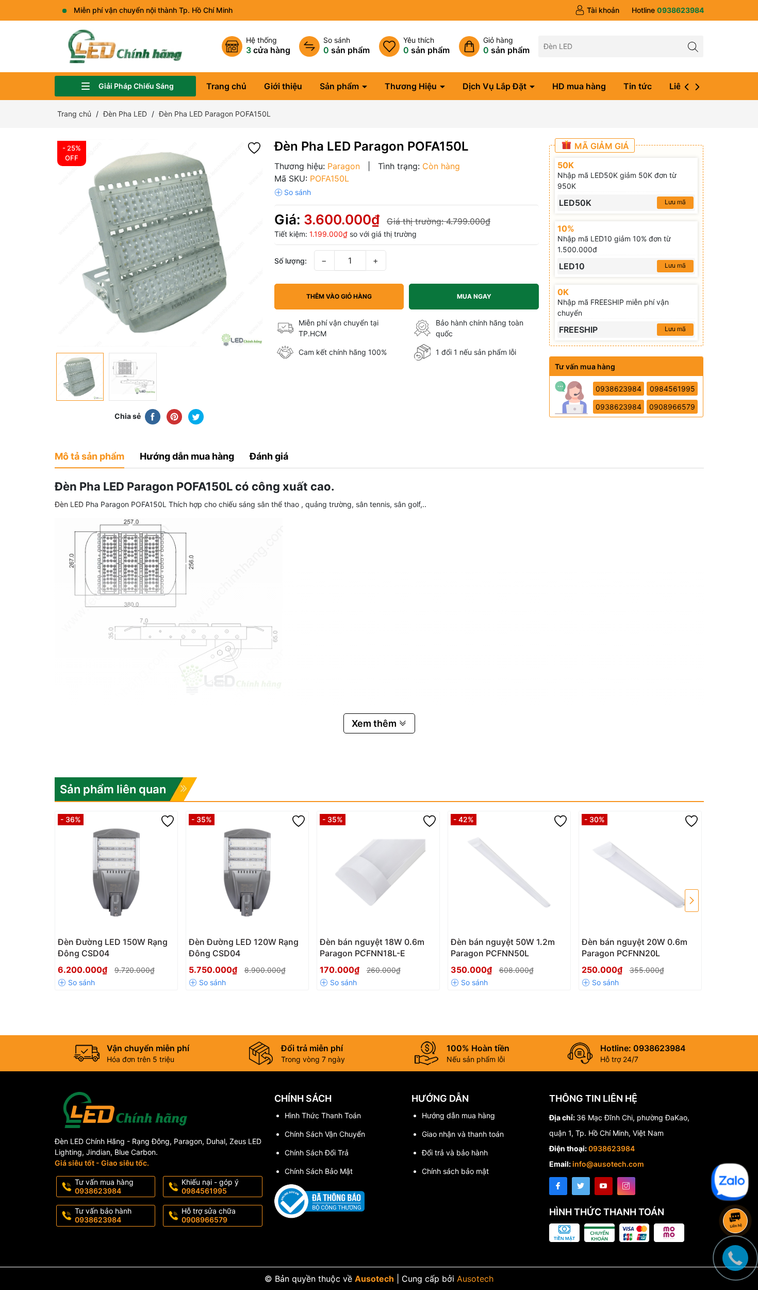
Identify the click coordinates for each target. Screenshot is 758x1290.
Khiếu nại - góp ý (210, 1186)
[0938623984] (668, 10)
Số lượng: (290, 260)
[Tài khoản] (597, 10)
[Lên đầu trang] (737, 1157)
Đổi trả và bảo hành (455, 1152)
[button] (254, 147)
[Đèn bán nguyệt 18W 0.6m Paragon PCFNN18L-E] (378, 872)
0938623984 (618, 388)
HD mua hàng (579, 86)
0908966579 (672, 406)
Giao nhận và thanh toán (463, 1134)
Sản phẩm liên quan (113, 789)
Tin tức (637, 86)
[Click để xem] (159, 243)
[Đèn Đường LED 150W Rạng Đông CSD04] (116, 872)
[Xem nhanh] (147, 946)
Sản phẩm (340, 86)
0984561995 (672, 388)
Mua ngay (474, 296)
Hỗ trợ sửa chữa (209, 1215)
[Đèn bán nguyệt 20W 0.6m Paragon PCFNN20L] (640, 872)
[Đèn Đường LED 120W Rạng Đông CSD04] (247, 872)
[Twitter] (581, 1186)
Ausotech (475, 1278)
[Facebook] (558, 1186)
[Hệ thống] (256, 46)
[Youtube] (604, 1186)
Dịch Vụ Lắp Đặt (496, 86)
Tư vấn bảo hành (103, 1215)
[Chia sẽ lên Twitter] (196, 416)
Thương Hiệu (412, 86)
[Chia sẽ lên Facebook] (152, 416)
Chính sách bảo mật (455, 1171)
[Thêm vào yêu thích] (167, 821)
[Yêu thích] (414, 46)
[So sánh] (334, 46)
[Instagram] (626, 1186)
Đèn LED (69, 504)
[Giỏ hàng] (494, 46)
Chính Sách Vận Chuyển (325, 1134)
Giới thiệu (283, 86)
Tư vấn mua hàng (104, 1186)
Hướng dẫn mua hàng (458, 1115)
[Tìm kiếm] (692, 46)
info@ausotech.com (608, 1164)
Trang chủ (226, 86)
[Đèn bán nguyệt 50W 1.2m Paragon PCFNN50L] (509, 872)
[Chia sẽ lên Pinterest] (174, 416)
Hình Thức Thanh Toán (323, 1115)
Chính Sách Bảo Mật (319, 1171)
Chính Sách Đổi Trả (317, 1152)
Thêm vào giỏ (105, 945)
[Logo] (125, 45)
